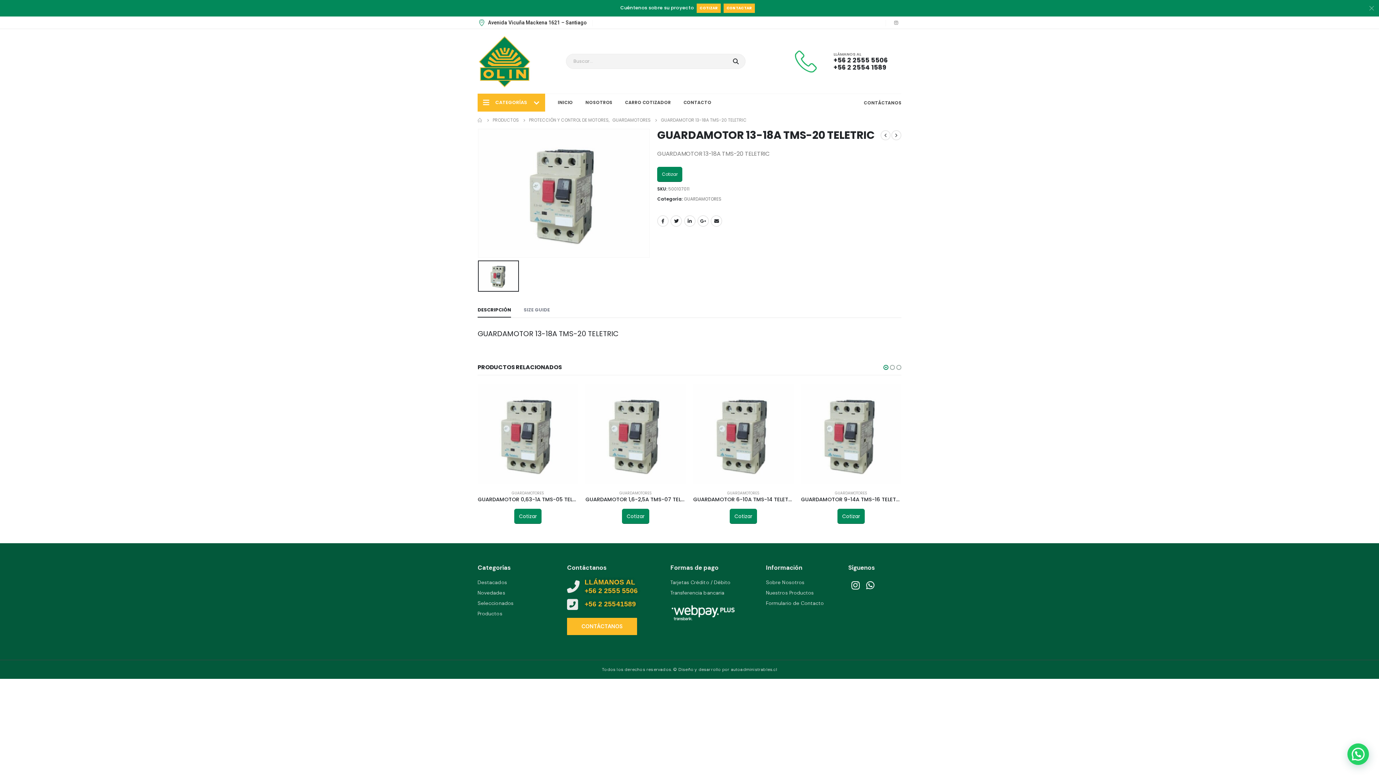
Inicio (565, 102)
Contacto (697, 102)
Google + (703, 221)
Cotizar (709, 8)
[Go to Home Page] (480, 120)
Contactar (739, 8)
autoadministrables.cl (754, 669)
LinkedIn (690, 221)
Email (716, 221)
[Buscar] (735, 61)
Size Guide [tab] (537, 309)
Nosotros (598, 102)
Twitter (676, 221)
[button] (886, 367)
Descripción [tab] (494, 309)
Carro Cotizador (647, 102)
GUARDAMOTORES (702, 199)
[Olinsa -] (504, 61)
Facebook (663, 221)
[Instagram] (896, 23)
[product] (528, 434)
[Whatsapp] (870, 585)
